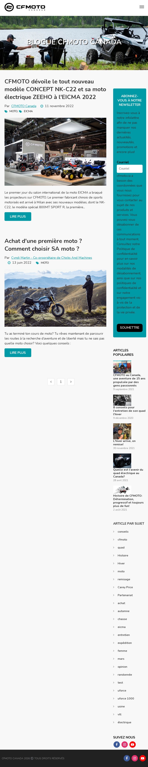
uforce (122, 691)
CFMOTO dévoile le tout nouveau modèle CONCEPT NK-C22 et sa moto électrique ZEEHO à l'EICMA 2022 (55, 89)
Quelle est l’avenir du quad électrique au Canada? (128, 473)
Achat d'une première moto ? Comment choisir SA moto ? (43, 245)
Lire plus (18, 216)
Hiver (121, 563)
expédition (125, 643)
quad (121, 548)
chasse (122, 619)
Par (20, 106)
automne (123, 611)
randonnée (125, 675)
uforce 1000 (126, 699)
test (120, 683)
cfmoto (122, 540)
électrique (124, 722)
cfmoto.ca (123, 176)
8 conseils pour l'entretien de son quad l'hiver (129, 411)
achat (121, 603)
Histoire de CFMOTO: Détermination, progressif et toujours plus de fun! (128, 501)
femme (122, 651)
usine (121, 706)
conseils (123, 532)
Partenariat (125, 595)
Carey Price (125, 587)
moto (13, 111)
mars (121, 659)
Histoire (123, 556)
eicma (28, 111)
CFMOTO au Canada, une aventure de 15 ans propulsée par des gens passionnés (129, 380)
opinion (122, 667)
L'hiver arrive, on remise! (124, 442)
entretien (124, 635)
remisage (124, 579)
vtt (119, 714)
